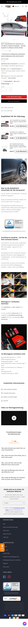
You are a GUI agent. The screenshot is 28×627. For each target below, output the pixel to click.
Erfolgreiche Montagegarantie (11, 556)
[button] (2, 6)
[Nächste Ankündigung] (26, 2)
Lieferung (5, 537)
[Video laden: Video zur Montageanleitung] (14, 418)
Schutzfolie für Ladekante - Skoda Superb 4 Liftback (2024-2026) (18, 133)
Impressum (6, 530)
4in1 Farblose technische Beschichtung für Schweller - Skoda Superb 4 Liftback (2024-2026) (18, 146)
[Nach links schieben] (10, 39)
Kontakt (5, 546)
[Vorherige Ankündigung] (1, 2)
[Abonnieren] (23, 503)
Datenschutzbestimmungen (10, 527)
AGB (4, 524)
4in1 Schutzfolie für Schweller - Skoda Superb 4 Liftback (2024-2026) (18, 121)
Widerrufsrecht (7, 534)
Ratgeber (5, 563)
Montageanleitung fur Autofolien (12, 560)
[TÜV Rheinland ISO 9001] (11, 586)
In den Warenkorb (21, 126)
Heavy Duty (6, 566)
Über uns (5, 550)
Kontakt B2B (6, 553)
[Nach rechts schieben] (17, 39)
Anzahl (2, 86)
